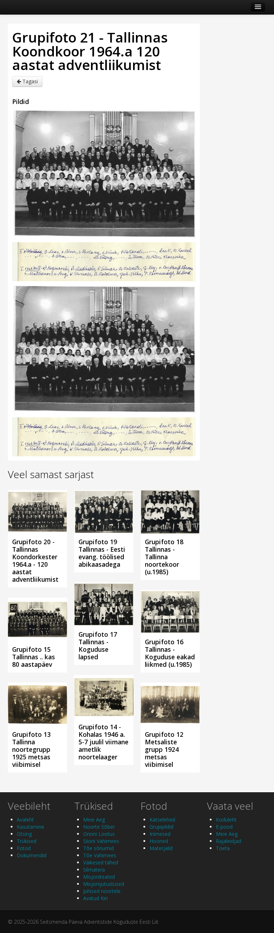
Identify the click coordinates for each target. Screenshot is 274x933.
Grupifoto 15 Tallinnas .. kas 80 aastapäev (33, 657)
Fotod (24, 848)
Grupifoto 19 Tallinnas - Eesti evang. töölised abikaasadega (101, 553)
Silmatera (94, 869)
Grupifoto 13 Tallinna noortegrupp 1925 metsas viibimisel (31, 749)
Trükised (26, 841)
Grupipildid (161, 826)
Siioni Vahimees (101, 841)
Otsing (24, 833)
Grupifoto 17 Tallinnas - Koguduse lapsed (97, 645)
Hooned (158, 841)
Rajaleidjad (228, 841)
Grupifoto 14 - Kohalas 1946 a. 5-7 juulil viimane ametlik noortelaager (103, 742)
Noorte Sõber (99, 826)
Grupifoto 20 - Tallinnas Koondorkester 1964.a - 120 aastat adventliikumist (35, 560)
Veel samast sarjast (51, 474)
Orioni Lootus (99, 833)
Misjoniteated (99, 876)
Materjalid (161, 848)
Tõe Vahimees (99, 855)
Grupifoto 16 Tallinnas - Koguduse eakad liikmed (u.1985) (170, 653)
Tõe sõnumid (98, 848)
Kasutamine (30, 826)
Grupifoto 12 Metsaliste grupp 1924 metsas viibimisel (164, 749)
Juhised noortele (102, 891)
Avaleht (25, 819)
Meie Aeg (94, 819)
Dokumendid (31, 855)
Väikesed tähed (100, 862)
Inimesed (160, 833)
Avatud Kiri (95, 898)
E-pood (224, 826)
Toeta (223, 848)
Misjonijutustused (103, 883)
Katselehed (162, 819)
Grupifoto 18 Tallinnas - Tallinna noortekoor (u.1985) (164, 556)
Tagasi (29, 81)
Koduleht (226, 819)
